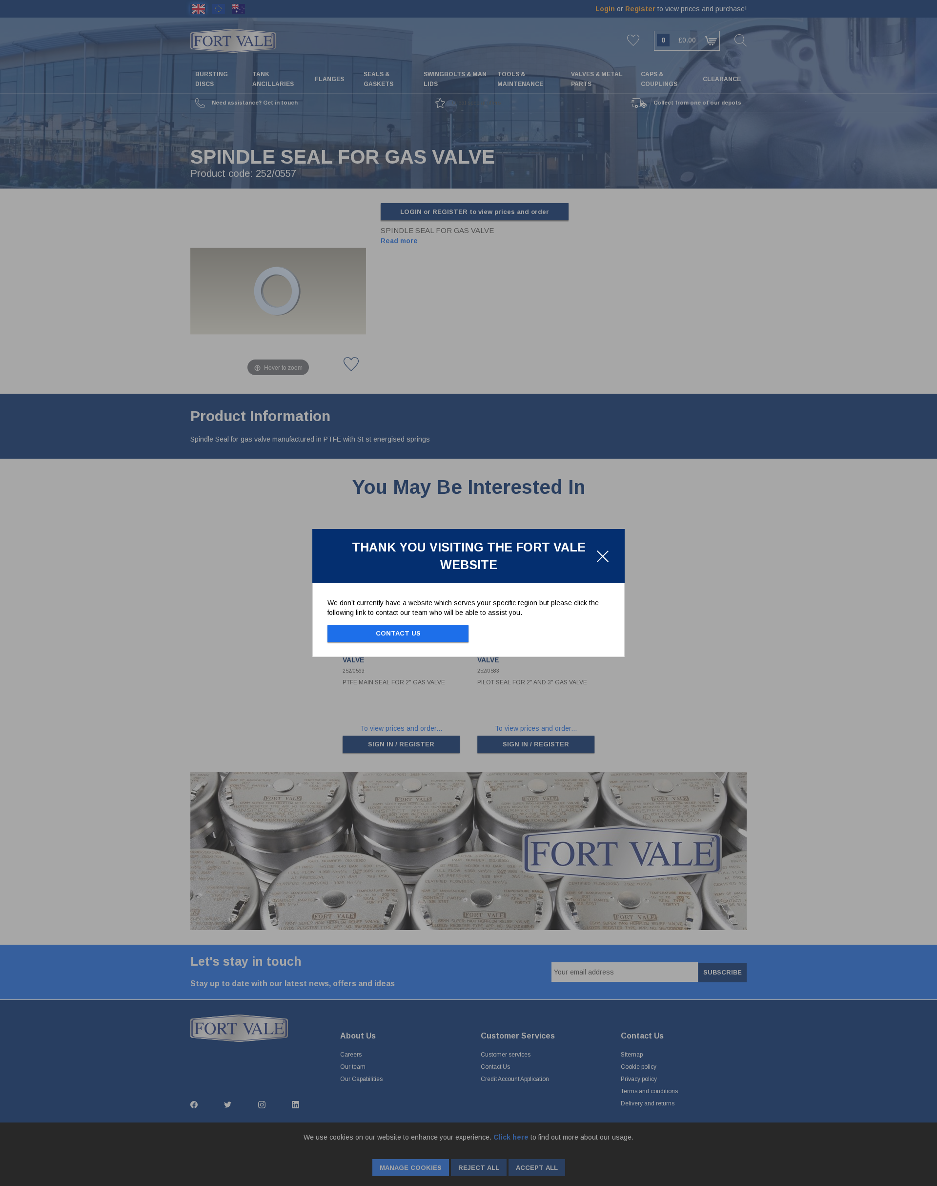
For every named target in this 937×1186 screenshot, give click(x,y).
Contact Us (398, 633)
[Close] (602, 556)
